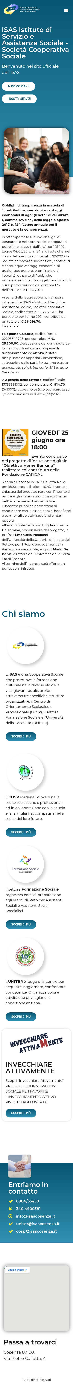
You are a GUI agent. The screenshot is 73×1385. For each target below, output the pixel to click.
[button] (66, 10)
